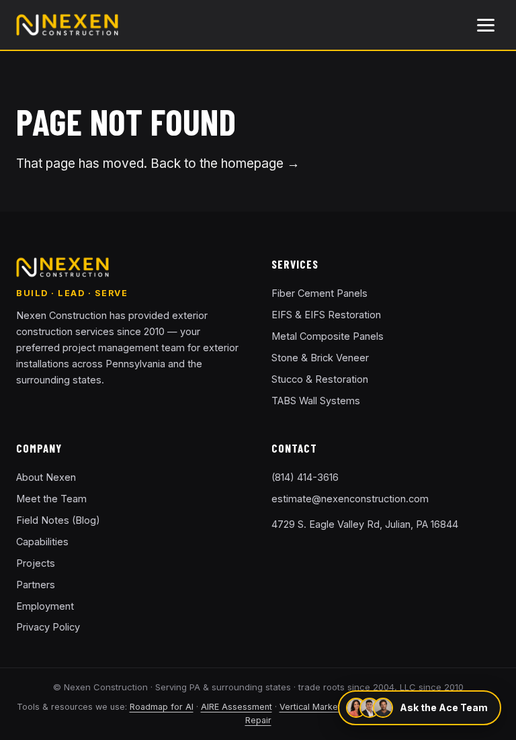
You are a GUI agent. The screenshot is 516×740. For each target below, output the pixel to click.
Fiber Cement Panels (319, 293)
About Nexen (46, 477)
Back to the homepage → (225, 163)
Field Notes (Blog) (58, 520)
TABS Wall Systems (315, 400)
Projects (35, 563)
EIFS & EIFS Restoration (326, 314)
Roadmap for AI (162, 707)
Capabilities (42, 541)
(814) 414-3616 (305, 477)
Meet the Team (51, 498)
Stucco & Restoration (319, 379)
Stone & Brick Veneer (320, 357)
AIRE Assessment (236, 707)
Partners (35, 584)
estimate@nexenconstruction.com (350, 498)
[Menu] (486, 25)
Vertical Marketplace (321, 707)
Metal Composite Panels (327, 336)
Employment (45, 606)
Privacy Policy (48, 627)
